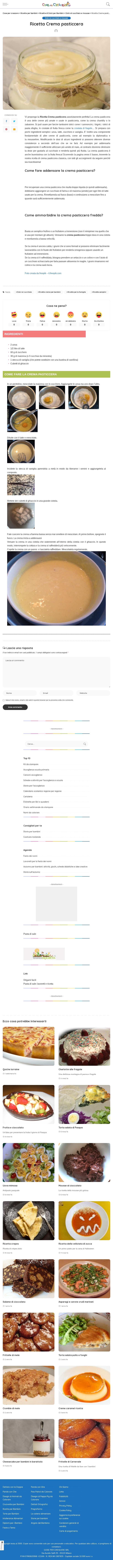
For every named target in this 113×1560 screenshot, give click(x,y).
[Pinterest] (6, 129)
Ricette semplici (99, 292)
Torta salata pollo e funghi (73, 1355)
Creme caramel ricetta (71, 1408)
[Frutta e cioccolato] (28, 1104)
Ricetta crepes (11, 1243)
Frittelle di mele (11, 1355)
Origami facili (29, 980)
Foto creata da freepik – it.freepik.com (43, 273)
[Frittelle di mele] (28, 1332)
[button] (67, 170)
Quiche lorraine (11, 1069)
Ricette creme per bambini (50, 292)
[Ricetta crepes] (28, 1220)
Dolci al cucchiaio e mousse (56, 18)
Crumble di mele (11, 1408)
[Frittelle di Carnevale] (84, 1438)
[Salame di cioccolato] (28, 1278)
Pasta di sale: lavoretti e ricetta (38, 984)
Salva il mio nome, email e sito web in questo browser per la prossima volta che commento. (39, 700)
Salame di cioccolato (14, 1301)
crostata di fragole (83, 128)
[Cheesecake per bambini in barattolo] (28, 1438)
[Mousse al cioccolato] (84, 1162)
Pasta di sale (29, 934)
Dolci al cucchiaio (24, 292)
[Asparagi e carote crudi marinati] (84, 1278)
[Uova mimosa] (28, 1162)
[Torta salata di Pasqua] (84, 1104)
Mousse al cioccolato (70, 1185)
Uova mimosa (10, 1185)
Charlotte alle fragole (70, 1069)
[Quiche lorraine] (28, 1046)
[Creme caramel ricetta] (84, 1385)
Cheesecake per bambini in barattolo (23, 1461)
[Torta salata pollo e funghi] (84, 1332)
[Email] (14, 129)
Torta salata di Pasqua (71, 1127)
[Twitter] (14, 121)
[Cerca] (107, 4)
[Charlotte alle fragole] (84, 1046)
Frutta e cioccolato (13, 1127)
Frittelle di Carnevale (70, 1461)
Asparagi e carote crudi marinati (76, 1301)
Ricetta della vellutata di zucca (75, 1243)
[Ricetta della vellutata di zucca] (84, 1220)
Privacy (1, 1546)
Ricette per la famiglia (77, 292)
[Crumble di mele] (28, 1385)
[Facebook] (6, 121)
